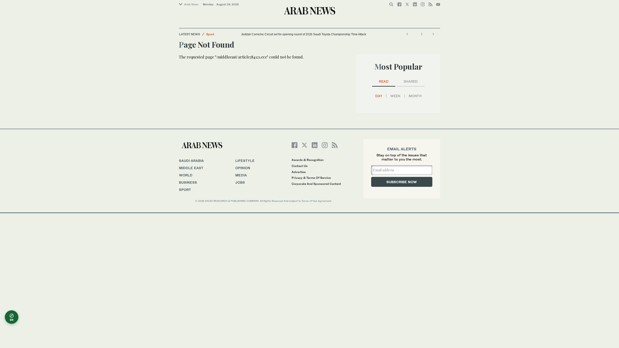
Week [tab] (395, 96)
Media (241, 175)
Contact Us (300, 166)
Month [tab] (415, 96)
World (185, 175)
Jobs (240, 182)
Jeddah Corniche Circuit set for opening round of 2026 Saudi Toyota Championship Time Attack (303, 34)
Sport (210, 34)
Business (188, 182)
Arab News (191, 4)
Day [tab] (378, 96)
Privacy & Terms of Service (311, 178)
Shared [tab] (411, 81)
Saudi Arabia (191, 161)
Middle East (191, 168)
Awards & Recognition (308, 160)
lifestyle (245, 161)
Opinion (242, 168)
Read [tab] (384, 81)
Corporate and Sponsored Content (316, 184)
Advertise (299, 172)
